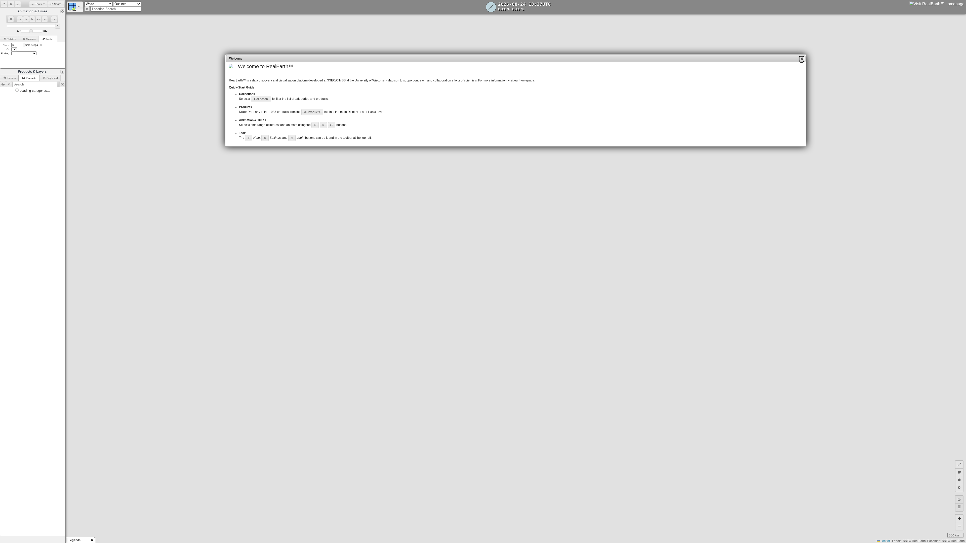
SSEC (331, 80)
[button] (4, 4)
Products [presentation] (31, 78)
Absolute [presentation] (31, 39)
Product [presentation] (50, 39)
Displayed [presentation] (52, 78)
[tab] (9, 39)
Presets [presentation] (11, 78)
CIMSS (341, 80)
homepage (526, 80)
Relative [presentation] (11, 39)
